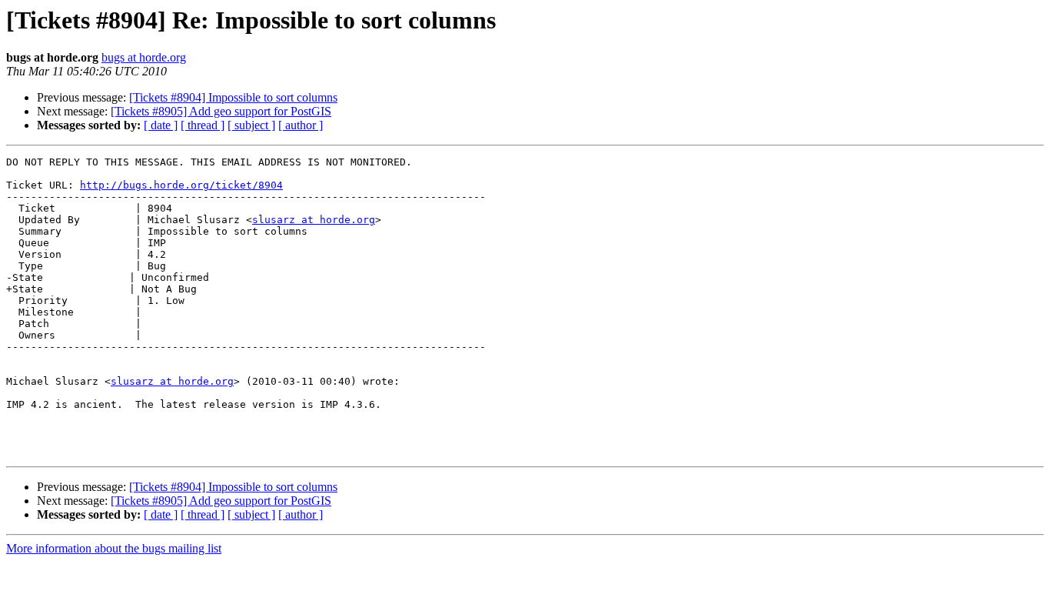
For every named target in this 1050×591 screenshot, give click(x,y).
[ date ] (161, 125)
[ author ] (300, 125)
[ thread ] (202, 125)
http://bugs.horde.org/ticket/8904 (181, 185)
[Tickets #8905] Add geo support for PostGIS (221, 111)
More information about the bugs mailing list (113, 548)
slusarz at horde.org (313, 219)
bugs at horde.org (143, 57)
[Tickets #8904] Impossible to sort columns (233, 97)
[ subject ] (251, 125)
